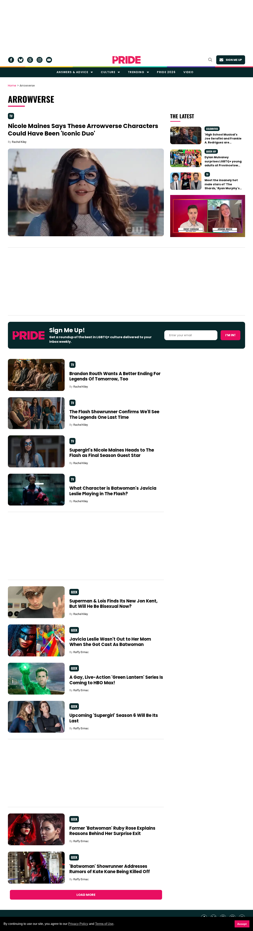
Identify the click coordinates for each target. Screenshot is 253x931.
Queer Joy (211, 151)
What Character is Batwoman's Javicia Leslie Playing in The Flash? (112, 491)
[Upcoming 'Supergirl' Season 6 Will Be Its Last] (36, 716)
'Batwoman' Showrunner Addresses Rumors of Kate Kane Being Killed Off (109, 869)
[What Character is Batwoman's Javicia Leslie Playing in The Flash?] (36, 489)
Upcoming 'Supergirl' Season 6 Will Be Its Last (113, 718)
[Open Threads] (30, 60)
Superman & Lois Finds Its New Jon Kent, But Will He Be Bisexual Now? (113, 604)
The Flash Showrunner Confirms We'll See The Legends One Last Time (114, 414)
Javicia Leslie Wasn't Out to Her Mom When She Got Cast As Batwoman (110, 642)
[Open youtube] (49, 60)
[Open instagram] (39, 60)
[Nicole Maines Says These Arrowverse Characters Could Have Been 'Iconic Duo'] (86, 192)
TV (10, 116)
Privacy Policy (78, 923)
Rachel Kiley (19, 141)
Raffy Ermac (81, 652)
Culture (108, 72)
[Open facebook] (11, 60)
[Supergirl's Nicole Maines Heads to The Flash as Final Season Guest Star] (36, 451)
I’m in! (230, 335)
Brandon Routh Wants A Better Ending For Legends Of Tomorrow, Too (114, 376)
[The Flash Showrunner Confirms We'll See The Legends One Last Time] (36, 412)
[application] (207, 216)
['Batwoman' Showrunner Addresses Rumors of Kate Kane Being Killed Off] (36, 867)
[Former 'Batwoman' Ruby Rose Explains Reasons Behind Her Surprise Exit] (36, 829)
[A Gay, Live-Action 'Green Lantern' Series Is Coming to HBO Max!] (36, 678)
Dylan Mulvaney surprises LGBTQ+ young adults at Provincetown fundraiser (223, 163)
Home (12, 86)
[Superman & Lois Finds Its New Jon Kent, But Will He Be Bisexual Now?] (36, 602)
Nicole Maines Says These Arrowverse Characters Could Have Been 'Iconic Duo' (83, 130)
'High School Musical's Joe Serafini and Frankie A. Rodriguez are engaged (223, 141)
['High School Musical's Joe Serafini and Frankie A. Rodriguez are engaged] (185, 135)
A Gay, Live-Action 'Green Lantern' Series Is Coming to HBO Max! (116, 680)
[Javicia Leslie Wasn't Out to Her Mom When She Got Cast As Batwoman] (36, 640)
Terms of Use (104, 923)
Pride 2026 (166, 72)
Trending (136, 72)
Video (188, 72)
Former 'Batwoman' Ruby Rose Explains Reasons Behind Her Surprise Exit (112, 831)
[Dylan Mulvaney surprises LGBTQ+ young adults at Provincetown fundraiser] (185, 158)
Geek (74, 592)
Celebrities (212, 128)
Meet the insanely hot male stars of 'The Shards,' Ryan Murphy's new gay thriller (222, 186)
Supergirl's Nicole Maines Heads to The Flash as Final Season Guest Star (111, 453)
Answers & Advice (72, 72)
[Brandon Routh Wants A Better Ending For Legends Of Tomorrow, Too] (36, 374)
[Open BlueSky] (20, 60)
